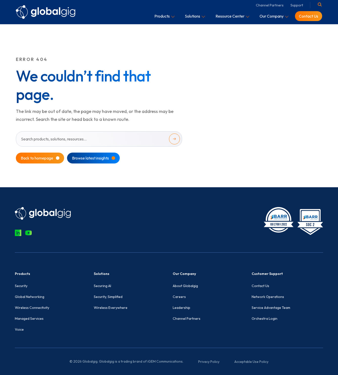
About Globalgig (185, 286)
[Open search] (319, 4)
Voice (19, 329)
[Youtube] (28, 233)
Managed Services (29, 318)
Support (296, 5)
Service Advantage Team (271, 307)
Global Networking (29, 297)
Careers (179, 297)
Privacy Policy (208, 361)
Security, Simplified (108, 297)
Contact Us (260, 286)
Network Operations (268, 297)
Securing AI (102, 286)
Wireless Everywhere (110, 307)
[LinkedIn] (18, 233)
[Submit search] (174, 139)
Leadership (181, 307)
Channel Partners (270, 5)
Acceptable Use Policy (251, 361)
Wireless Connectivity (32, 307)
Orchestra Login (264, 318)
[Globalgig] (45, 12)
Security (21, 286)
